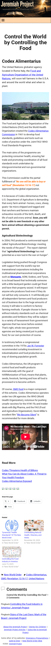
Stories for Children (37, 627)
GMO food (18, 389)
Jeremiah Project (15, 643)
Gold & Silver (14, 641)
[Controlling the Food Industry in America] (12, 552)
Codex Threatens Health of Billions (20, 470)
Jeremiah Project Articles (15, 629)
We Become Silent (26, 414)
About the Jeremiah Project (15, 627)
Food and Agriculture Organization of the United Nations (22, 74)
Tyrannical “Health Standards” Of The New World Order (11, 535)
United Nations (36, 578)
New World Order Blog (32, 641)
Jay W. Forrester (35, 345)
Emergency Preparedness (37, 638)
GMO (3, 578)
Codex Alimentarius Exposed (17, 481)
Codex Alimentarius (36, 574)
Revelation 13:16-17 (17, 578)
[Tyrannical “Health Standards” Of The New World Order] (12, 525)
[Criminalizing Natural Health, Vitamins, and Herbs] (34, 525)
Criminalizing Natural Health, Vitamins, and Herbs (32, 535)
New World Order (13, 574)
